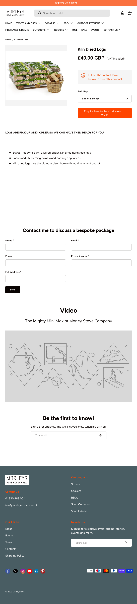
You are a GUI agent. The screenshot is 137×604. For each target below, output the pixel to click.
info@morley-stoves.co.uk (21, 505)
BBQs (74, 497)
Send (13, 289)
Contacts (10, 549)
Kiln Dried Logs (21, 40)
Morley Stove (19, 591)
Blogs (8, 528)
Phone (8, 256)
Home (8, 40)
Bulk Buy (83, 91)
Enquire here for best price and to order (104, 112)
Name (8, 240)
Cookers (76, 490)
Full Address (12, 271)
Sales (8, 542)
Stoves (75, 484)
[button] (129, 13)
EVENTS (95, 30)
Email (74, 240)
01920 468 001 (15, 498)
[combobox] (72, 13)
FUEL (74, 30)
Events (9, 535)
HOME (8, 23)
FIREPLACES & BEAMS (17, 30)
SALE (84, 30)
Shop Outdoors (80, 504)
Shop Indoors (79, 511)
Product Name (79, 256)
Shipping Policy (14, 555)
